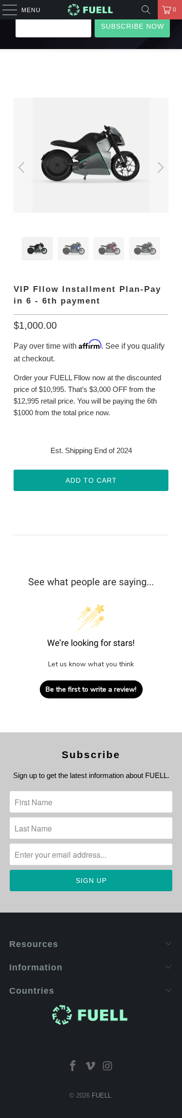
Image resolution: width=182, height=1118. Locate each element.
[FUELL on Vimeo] (90, 1067)
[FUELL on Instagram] (107, 1067)
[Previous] (23, 167)
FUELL (101, 1095)
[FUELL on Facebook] (73, 1067)
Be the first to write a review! (91, 689)
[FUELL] (91, 9)
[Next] (159, 167)
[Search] (146, 9)
